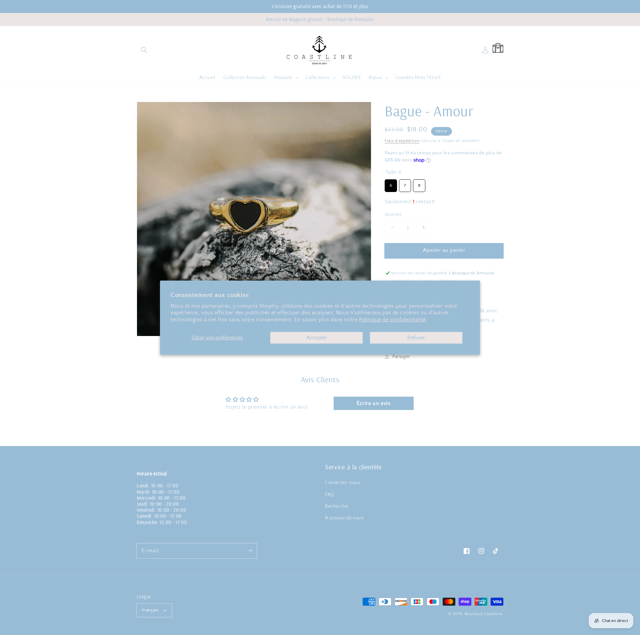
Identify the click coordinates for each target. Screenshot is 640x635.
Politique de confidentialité (392, 320)
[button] (144, 50)
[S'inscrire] (249, 550)
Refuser (416, 338)
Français (150, 610)
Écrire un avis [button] (373, 403)
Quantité (393, 214)
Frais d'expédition (402, 141)
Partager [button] (401, 356)
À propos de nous (344, 518)
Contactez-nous (342, 482)
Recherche (336, 506)
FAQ (329, 494)
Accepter (316, 338)
